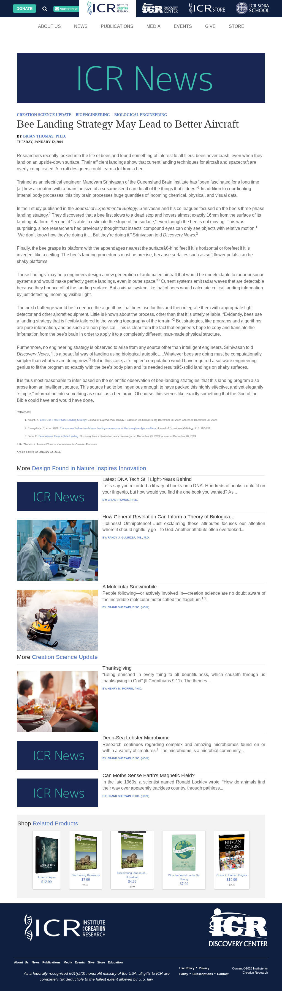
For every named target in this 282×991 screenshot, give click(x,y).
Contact (223, 973)
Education (115, 962)
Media (154, 26)
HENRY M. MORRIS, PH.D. (125, 688)
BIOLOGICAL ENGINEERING (140, 115)
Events (183, 26)
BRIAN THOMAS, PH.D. (44, 136)
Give (210, 26)
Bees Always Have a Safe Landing (58, 436)
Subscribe (68, 9)
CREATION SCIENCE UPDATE (44, 115)
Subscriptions (202, 973)
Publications (117, 26)
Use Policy (186, 968)
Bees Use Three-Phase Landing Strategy (63, 420)
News (81, 26)
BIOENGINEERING (93, 115)
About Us (49, 26)
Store (236, 26)
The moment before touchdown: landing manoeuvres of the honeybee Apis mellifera (108, 428)
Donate (24, 8)
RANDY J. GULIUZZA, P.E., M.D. (129, 537)
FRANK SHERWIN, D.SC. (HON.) (128, 607)
